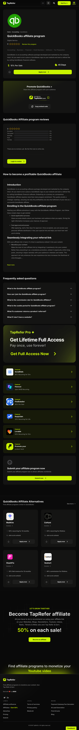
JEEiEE (14, 691)
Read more (11, 265)
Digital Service (12, 40)
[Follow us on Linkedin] (7, 698)
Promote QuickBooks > (39, 86)
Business (20, 50)
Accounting (15, 32)
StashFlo (10, 563)
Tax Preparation (59, 50)
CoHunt (47, 523)
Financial (28, 50)
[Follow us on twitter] (4, 698)
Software (49, 50)
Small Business (38, 50)
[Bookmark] (9, 72)
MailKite (10, 523)
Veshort (47, 563)
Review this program (29, 44)
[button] (43, 3)
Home (9, 32)
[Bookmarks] (48, 3)
